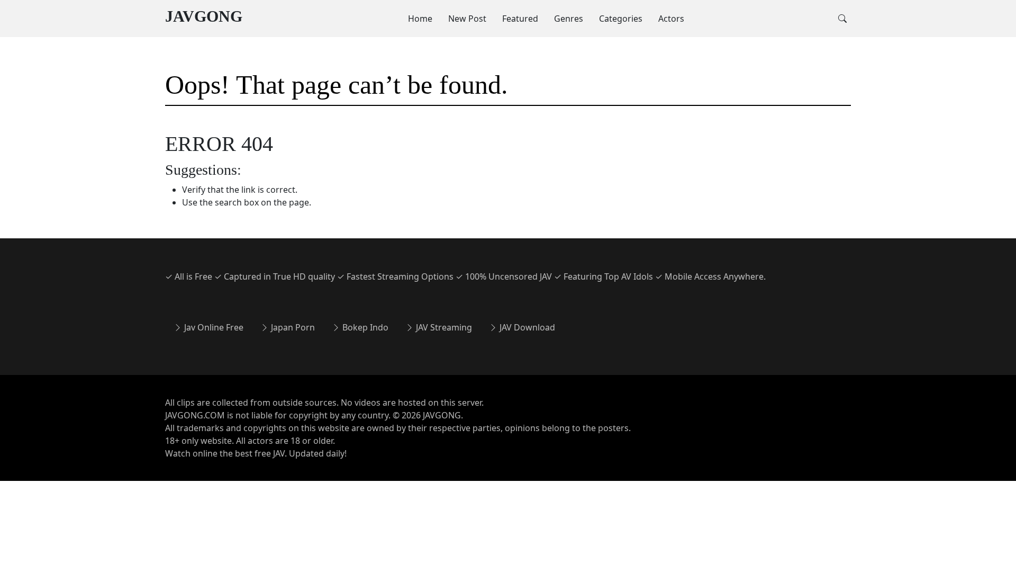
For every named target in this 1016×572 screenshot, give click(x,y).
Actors (671, 18)
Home (420, 18)
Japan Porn (292, 327)
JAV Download (526, 327)
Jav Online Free (212, 327)
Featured (520, 18)
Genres (568, 18)
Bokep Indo (364, 327)
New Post (467, 18)
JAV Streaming (443, 327)
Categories (620, 18)
